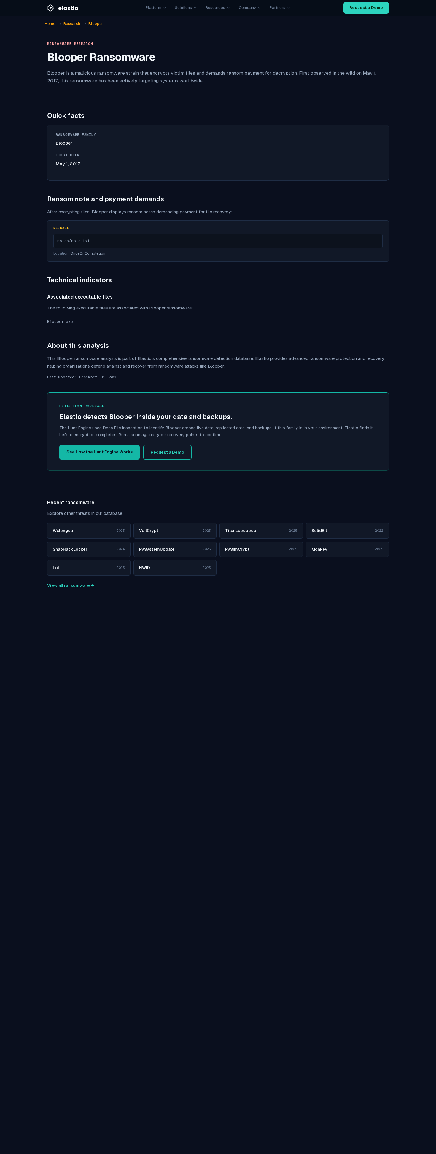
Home (50, 23)
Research (71, 23)
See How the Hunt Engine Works (99, 452)
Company (247, 7)
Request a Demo (366, 7)
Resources (215, 7)
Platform (153, 7)
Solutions (183, 7)
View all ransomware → (70, 585)
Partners (277, 7)
